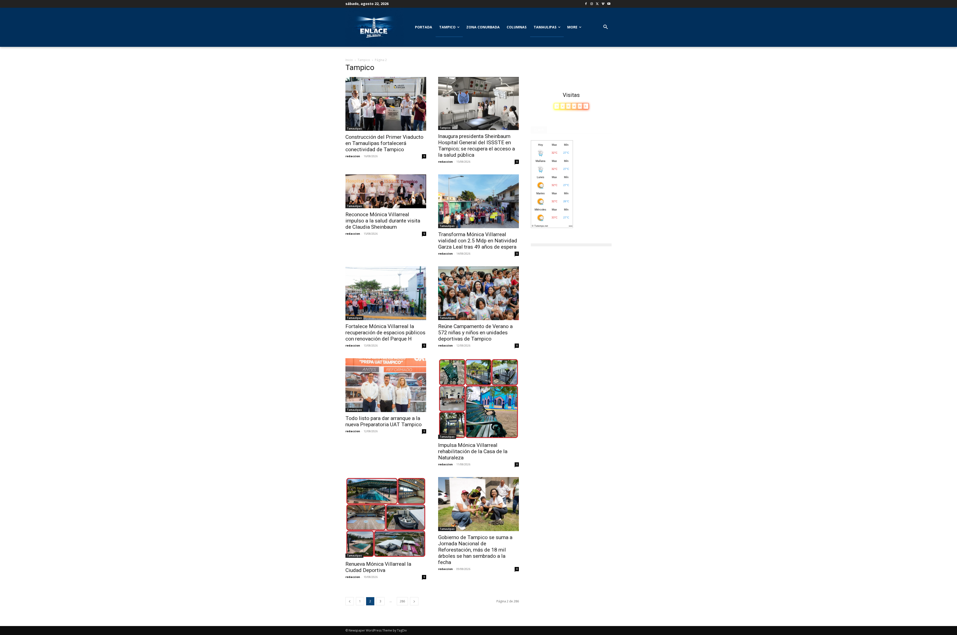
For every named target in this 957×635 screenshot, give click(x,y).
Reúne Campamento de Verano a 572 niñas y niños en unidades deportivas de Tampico (475, 332)
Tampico (364, 60)
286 (402, 601)
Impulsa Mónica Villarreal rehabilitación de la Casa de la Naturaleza (472, 451)
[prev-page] (349, 601)
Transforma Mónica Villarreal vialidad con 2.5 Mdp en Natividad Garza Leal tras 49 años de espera (477, 240)
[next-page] (414, 601)
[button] (606, 27)
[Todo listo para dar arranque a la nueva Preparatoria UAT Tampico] (385, 385)
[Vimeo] (603, 4)
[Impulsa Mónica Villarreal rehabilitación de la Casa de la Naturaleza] (478, 398)
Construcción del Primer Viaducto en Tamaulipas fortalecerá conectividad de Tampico (384, 143)
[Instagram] (592, 4)
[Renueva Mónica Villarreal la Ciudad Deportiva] (385, 517)
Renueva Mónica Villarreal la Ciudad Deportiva (378, 567)
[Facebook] (586, 4)
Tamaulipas (354, 128)
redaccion (352, 156)
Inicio (349, 60)
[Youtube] (609, 4)
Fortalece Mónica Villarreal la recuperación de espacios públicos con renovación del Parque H (385, 332)
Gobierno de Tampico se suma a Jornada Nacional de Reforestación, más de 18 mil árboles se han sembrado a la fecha (475, 549)
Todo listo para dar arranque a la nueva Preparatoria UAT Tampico (383, 421)
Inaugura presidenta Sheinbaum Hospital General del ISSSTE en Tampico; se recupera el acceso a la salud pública (476, 145)
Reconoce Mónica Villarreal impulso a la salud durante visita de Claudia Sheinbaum (382, 221)
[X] (597, 4)
